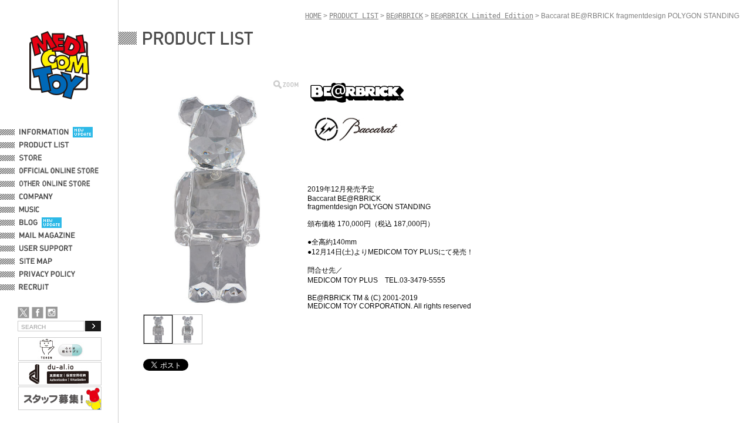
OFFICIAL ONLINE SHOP (60, 171)
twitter (23, 312)
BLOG (28, 222)
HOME (313, 16)
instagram (51, 312)
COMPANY (36, 197)
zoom (286, 84)
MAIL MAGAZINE (47, 235)
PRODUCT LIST (44, 145)
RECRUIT (36, 287)
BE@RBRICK (404, 16)
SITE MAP (35, 261)
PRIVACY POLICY (47, 274)
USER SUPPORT (46, 248)
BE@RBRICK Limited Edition (482, 16)
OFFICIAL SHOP (45, 158)
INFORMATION (44, 132)
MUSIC (31, 209)
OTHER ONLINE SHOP (55, 184)
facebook (37, 312)
